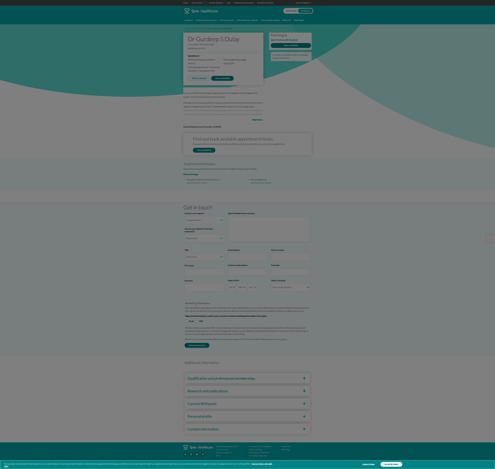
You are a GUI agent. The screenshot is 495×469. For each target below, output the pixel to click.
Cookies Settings (368, 464)
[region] (247, 464)
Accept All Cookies (391, 464)
